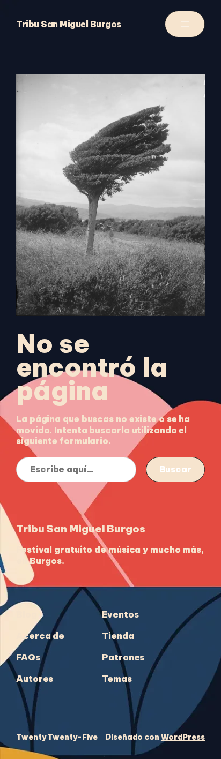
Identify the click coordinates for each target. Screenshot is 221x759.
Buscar (175, 469)
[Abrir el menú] (185, 24)
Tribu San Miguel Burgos (68, 24)
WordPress (183, 737)
